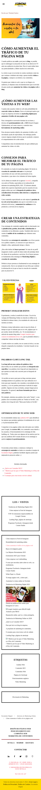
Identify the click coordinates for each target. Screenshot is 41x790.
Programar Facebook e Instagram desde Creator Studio (18, 569)
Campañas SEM (20, 733)
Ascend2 (28, 180)
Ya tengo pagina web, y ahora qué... (17, 577)
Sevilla (11, 743)
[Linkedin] (9, 756)
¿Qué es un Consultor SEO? (13, 468)
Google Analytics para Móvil (18, 610)
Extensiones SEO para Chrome (15, 556)
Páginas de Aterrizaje (20, 675)
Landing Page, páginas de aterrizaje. (20, 519)
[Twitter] (20, 756)
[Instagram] (26, 756)
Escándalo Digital (7, 453)
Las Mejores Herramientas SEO (16, 552)
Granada (29, 743)
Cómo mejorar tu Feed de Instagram (20, 510)
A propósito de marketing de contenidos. (18, 628)
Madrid (20, 743)
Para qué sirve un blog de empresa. (17, 625)
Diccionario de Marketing (20, 697)
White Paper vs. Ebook (13, 574)
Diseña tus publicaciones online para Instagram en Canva (17, 604)
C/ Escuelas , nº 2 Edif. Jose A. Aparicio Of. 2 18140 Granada (20, 763)
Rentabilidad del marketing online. (16, 542)
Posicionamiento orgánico (20, 678)
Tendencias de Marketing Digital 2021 (20, 507)
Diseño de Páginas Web (20, 729)
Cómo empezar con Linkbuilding (16, 559)
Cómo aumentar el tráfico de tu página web (19, 545)
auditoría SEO (24, 418)
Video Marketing (20, 682)
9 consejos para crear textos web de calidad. (18, 475)
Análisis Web (20, 665)
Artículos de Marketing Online (26, 716)
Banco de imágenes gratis (14, 549)
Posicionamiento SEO (20, 731)
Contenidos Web (20, 671)
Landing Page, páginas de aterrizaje (17, 635)
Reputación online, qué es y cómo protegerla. (20, 615)
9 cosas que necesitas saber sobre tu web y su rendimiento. (20, 564)
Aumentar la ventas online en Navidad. (18, 581)
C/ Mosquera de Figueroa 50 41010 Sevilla (20, 768)
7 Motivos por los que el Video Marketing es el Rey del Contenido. (20, 645)
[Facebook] (15, 756)
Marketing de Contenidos (20, 736)
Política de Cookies (24, 784)
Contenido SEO (21, 668)
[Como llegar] (32, 756)
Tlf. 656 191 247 (20, 774)
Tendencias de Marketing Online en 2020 (19, 618)
